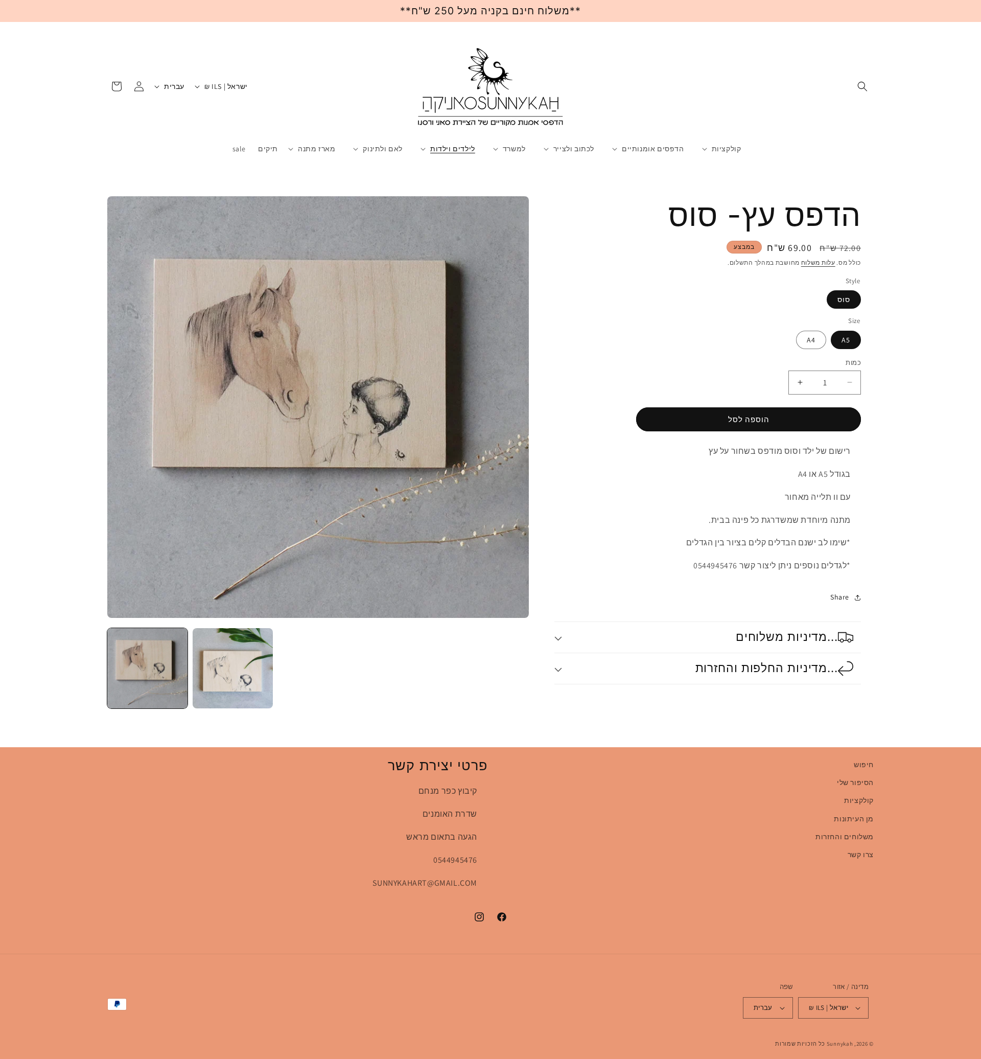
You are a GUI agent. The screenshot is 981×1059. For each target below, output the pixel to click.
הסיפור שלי (855, 782)
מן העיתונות (854, 818)
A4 (811, 339)
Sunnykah (840, 1043)
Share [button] (839, 597)
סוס (843, 299)
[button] (862, 86)
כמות (853, 362)
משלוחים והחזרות (844, 836)
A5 (846, 339)
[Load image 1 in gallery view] (147, 668)
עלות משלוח (818, 262)
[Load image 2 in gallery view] (233, 668)
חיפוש (864, 764)
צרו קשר (861, 854)
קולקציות (859, 800)
